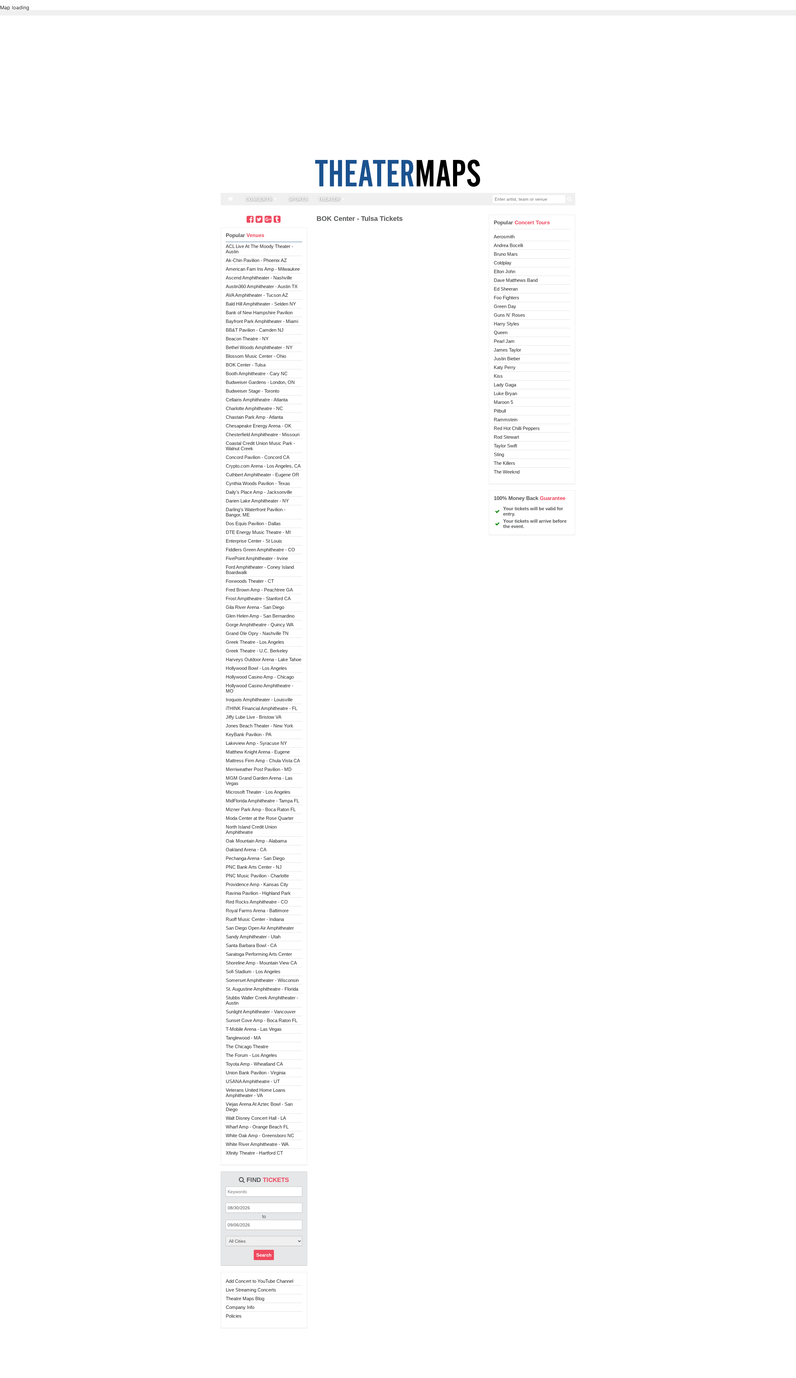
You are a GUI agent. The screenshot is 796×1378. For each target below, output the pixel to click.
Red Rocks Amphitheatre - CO (257, 901)
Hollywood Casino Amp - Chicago (260, 677)
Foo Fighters (506, 297)
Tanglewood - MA (243, 1037)
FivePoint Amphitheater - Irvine (257, 558)
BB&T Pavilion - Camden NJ (255, 330)
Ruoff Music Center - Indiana (255, 919)
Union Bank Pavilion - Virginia (255, 1072)
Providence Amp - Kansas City (257, 884)
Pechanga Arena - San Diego (255, 858)
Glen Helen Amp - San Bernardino (260, 616)
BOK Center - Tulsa (246, 364)
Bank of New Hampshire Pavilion (259, 312)
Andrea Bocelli (508, 245)
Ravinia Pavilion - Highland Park (258, 893)
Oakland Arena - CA (246, 849)
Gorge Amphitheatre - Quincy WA (260, 624)
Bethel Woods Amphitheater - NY (259, 347)
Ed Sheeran (506, 289)
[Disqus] (398, 312)
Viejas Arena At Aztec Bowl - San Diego (259, 1106)
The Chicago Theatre (247, 1046)
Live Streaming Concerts (251, 1289)
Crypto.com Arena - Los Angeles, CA (263, 466)
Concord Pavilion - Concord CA (257, 457)
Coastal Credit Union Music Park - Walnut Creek (260, 446)
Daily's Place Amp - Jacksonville (259, 492)
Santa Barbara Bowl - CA (251, 945)
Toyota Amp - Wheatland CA (254, 1064)
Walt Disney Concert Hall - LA (256, 1118)
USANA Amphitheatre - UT (253, 1081)
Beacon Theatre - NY (247, 338)
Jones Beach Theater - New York (259, 725)
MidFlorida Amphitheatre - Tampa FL (262, 800)
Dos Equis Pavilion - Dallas (253, 523)
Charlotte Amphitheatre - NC (254, 408)
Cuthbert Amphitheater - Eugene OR (262, 474)
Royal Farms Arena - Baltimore (257, 910)
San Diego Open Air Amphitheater (260, 928)
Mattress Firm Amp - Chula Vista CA (263, 760)
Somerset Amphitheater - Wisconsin (262, 980)
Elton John (504, 271)
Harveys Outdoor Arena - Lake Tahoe (263, 659)
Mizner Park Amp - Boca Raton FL (261, 809)
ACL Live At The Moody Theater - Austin (259, 249)
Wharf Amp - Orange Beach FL (257, 1126)
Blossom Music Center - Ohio (256, 356)
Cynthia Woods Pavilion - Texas (258, 483)
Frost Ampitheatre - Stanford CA (258, 598)
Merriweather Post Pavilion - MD (259, 769)
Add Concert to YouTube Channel (259, 1281)
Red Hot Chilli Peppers (517, 428)
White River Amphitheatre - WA (257, 1144)
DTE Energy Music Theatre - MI (258, 532)
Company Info (240, 1307)
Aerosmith (504, 236)
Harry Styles (506, 323)
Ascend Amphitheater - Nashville (259, 277)
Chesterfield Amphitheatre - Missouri (262, 434)
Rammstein (505, 419)
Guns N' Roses (509, 315)
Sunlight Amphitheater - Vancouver (261, 1011)
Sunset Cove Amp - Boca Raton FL (261, 1020)
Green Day (505, 306)
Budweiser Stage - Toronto (252, 391)
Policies (234, 1316)
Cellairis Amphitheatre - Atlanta (257, 399)
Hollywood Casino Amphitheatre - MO (259, 688)
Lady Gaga (505, 384)
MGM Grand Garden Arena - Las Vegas (259, 780)
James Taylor (507, 350)
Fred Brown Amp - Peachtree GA (259, 589)
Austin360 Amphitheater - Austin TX (262, 286)
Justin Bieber (507, 358)
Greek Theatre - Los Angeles (255, 642)
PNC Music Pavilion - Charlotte (257, 875)
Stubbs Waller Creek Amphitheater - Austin (262, 1000)
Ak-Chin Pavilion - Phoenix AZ (256, 260)
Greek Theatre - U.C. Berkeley (257, 650)
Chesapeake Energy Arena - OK (258, 425)
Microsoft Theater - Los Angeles (258, 792)
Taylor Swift (505, 445)
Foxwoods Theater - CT (250, 581)
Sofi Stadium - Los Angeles (253, 971)
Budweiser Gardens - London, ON (260, 382)
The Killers (504, 463)
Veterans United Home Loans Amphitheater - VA (255, 1092)
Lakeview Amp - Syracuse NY (256, 743)
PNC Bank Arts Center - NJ (254, 867)
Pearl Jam (504, 341)
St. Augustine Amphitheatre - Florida (262, 989)
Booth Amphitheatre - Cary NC (257, 373)
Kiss (498, 376)
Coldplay (502, 262)
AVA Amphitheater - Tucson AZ (257, 295)
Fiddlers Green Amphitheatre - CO (260, 549)
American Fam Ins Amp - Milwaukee (263, 269)
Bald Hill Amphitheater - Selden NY (261, 303)
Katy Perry (505, 367)
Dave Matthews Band (516, 280)
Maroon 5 (503, 402)
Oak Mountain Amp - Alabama (256, 840)
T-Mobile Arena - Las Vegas (254, 1029)
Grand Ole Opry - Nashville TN (257, 633)
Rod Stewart (506, 437)
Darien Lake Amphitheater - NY (257, 500)
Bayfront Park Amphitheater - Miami (262, 321)
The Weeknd (507, 471)
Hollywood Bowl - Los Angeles (256, 668)
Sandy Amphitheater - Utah (253, 936)
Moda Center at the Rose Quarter (260, 818)
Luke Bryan (505, 393)
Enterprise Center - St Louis (254, 541)
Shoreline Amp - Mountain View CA (261, 962)
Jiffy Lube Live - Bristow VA (253, 717)
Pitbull (500, 410)
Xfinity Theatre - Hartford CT (254, 1153)
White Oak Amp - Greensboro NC (260, 1135)
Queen (500, 332)
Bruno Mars (506, 254)
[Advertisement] (398, 1358)
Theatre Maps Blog (245, 1298)
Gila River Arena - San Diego (255, 607)
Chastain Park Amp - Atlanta (254, 417)
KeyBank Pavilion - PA (248, 734)
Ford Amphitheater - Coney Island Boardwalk (260, 569)
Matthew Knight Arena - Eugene (258, 751)
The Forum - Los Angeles (251, 1055)
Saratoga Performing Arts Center (259, 954)
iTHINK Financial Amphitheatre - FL (261, 708)
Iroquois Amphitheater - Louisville (259, 699)
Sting (499, 454)
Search (263, 1255)
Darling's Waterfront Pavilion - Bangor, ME (255, 512)
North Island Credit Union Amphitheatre (251, 829)
